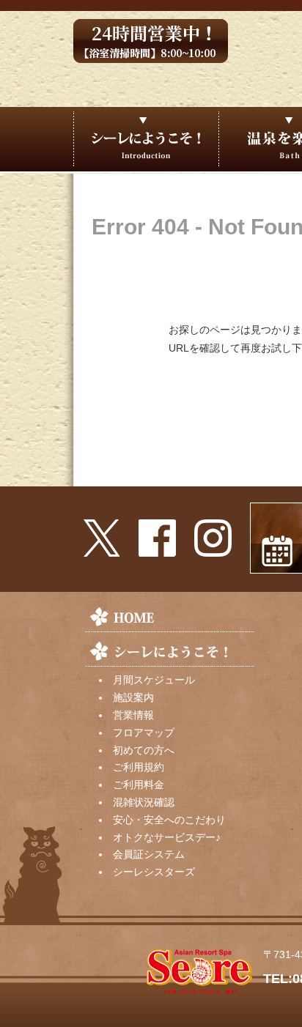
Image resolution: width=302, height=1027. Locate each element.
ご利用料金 (138, 784)
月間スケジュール (154, 680)
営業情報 (133, 715)
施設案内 (133, 697)
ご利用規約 (138, 767)
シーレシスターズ (154, 872)
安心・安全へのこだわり (169, 820)
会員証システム (149, 854)
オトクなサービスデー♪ (167, 837)
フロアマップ (143, 732)
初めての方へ (143, 750)
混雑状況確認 (143, 802)
